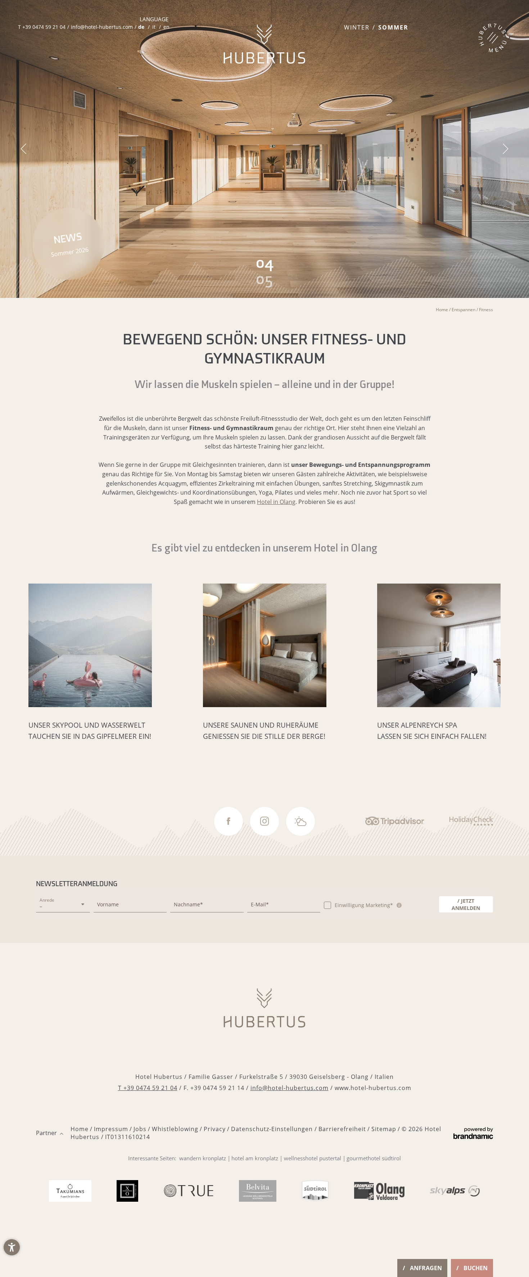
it (153, 26)
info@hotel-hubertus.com (289, 1088)
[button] (12, 1247)
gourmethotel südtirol (374, 1158)
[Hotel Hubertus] (264, 44)
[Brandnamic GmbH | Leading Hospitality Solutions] (473, 1133)
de (141, 26)
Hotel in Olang (276, 502)
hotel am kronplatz (254, 1158)
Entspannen (464, 310)
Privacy (215, 1129)
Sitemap (383, 1129)
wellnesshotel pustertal (312, 1158)
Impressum (111, 1129)
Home (442, 310)
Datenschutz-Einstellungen (273, 1129)
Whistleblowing (175, 1129)
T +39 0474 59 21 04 (147, 1088)
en (166, 26)
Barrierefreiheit (342, 1129)
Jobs (140, 1129)
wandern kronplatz (202, 1158)
